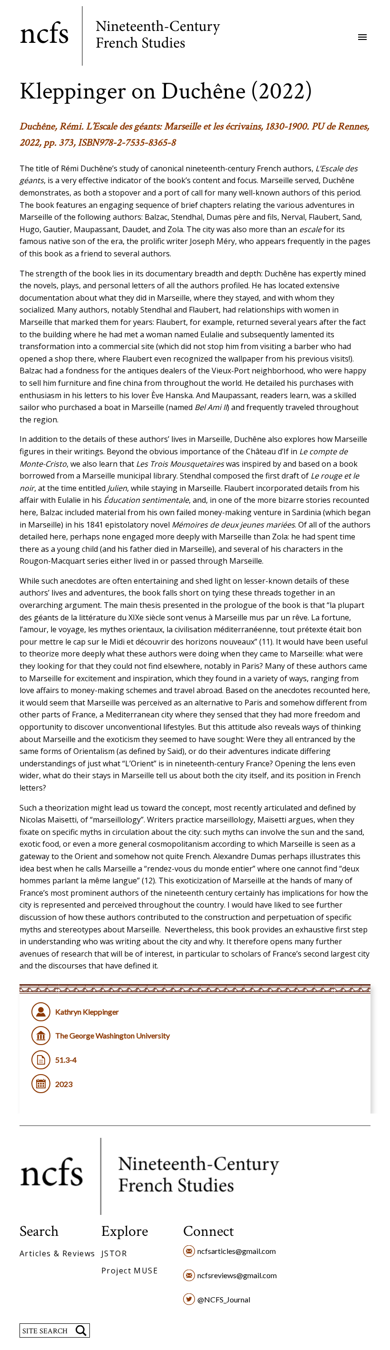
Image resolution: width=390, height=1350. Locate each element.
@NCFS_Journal (223, 1299)
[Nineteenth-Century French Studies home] (127, 37)
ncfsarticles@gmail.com (236, 1250)
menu (362, 37)
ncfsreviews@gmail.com (237, 1275)
